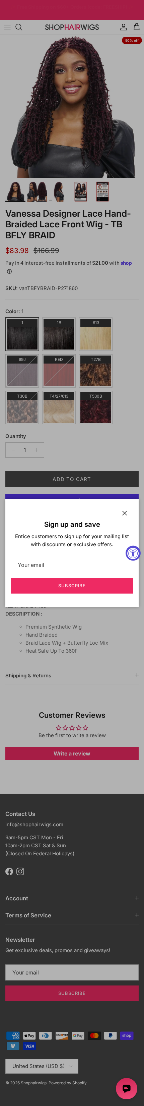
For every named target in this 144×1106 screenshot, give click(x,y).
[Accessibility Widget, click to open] (133, 553)
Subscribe (72, 585)
